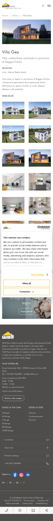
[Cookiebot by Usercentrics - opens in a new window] (38, 227)
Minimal (32, 420)
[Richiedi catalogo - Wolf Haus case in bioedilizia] (33, 510)
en (3, 482)
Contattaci (8, 440)
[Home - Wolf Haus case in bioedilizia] (11, 5)
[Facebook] (15, 474)
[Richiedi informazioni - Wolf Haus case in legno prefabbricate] (19, 510)
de (17, 482)
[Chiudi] (48, 6)
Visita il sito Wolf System (12, 391)
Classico (32, 413)
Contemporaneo (36, 416)
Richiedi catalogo (11, 455)
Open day (8, 447)
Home (5, 15)
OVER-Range (7, 430)
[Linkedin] (28, 474)
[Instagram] (21, 474)
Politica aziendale (12, 503)
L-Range (5, 420)
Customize (25, 291)
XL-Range (6, 423)
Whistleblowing (41, 503)
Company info (42, 500)
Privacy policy (29, 500)
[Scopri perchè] (26, 305)
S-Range (5, 413)
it (43, 5)
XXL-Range (6, 427)
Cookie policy (27, 503)
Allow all (26, 283)
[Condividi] (46, 510)
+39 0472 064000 (13, 374)
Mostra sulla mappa (13, 398)
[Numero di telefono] (6, 510)
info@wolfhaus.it (31, 374)
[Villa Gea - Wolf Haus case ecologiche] (13, 110)
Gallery (15, 15)
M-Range (6, 416)
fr (10, 482)
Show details (37, 275)
